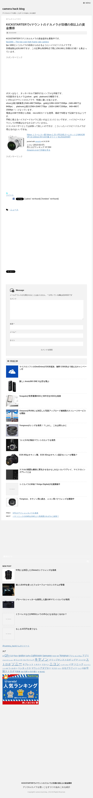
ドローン (45, 664)
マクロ (54, 668)
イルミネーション (7, 660)
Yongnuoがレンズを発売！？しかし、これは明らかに (43, 425)
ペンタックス (24, 668)
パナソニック (76, 664)
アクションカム (75, 656)
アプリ (85, 655)
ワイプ (80, 668)
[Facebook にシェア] (14, 199)
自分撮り (33, 672)
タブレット (28, 664)
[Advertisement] (24, 75)
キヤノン (42, 659)
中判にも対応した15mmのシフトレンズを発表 (36, 570)
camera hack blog (13, 8)
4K (3, 656)
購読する (8, 556)
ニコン (54, 664)
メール (13, 332)
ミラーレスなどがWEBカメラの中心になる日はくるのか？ (41, 614)
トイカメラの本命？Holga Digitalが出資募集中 (39, 484)
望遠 (22, 671)
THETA (54, 656)
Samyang (47, 655)
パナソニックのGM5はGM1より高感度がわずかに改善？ (36, 516)
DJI (11, 656)
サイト (12, 340)
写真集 (17, 672)
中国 (84, 668)
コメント (13, 299)
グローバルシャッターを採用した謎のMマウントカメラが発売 (43, 599)
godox (21, 655)
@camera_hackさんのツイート (16, 646)
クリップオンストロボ (60, 660)
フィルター (12, 668)
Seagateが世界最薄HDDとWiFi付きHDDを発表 (40, 396)
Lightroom (36, 655)
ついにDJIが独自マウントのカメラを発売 (37, 440)
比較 (26, 672)
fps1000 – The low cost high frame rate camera (27, 42)
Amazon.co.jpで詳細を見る (38, 150)
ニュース (14, 210)
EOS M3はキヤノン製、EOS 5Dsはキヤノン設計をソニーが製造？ (48, 455)
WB (58, 656)
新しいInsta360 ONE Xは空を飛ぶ (34, 381)
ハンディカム (64, 664)
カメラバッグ (28, 660)
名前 (12, 324)
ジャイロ (82, 660)
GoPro (28, 656)
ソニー (16, 664)
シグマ (74, 660)
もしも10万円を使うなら (26, 629)
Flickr (16, 656)
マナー (59, 668)
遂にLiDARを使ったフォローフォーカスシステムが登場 (40, 585)
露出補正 (42, 671)
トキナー (37, 664)
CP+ (7, 655)
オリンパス (18, 660)
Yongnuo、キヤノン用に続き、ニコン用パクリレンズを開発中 (46, 499)
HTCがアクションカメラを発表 (25, 513)
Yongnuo (64, 655)
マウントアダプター (41, 668)
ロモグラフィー (69, 668)
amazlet (38, 141)
